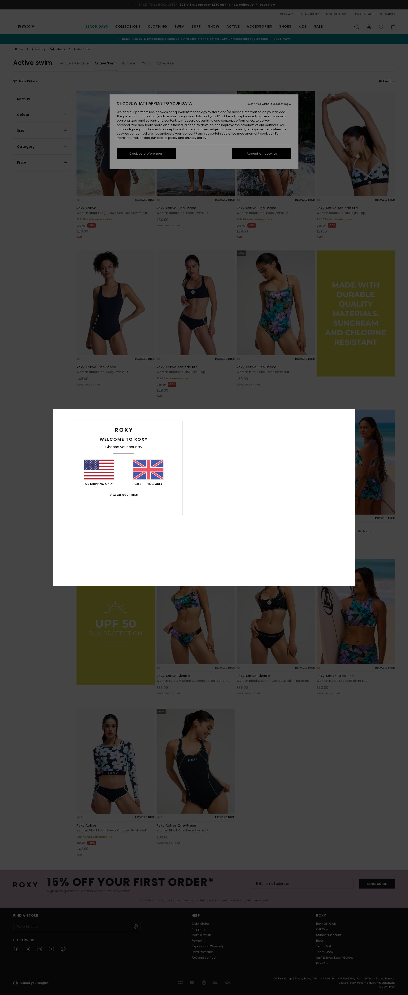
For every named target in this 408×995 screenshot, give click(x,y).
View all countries (124, 495)
